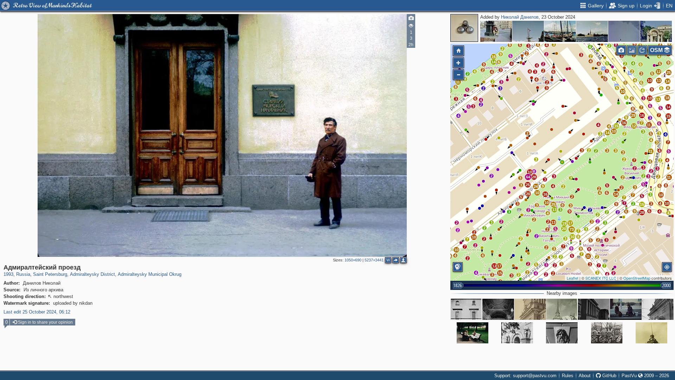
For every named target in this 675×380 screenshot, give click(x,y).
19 (564, 223)
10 (456, 250)
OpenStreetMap (636, 278)
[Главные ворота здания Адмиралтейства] (517, 332)
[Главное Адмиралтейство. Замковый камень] (562, 332)
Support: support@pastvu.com (525, 375)
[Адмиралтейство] (466, 309)
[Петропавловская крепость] (592, 31)
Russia (23, 274)
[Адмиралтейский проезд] (562, 162)
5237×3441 (374, 260)
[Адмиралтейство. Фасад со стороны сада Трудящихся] (594, 309)
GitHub (608, 375)
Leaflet (572, 278)
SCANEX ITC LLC (600, 278)
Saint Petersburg (50, 274)
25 (528, 185)
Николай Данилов (520, 17)
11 (588, 256)
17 (499, 266)
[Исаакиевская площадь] (496, 31)
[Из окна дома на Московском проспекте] (624, 31)
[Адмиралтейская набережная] (528, 31)
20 (564, 229)
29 (633, 115)
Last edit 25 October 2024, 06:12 (37, 312)
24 (536, 186)
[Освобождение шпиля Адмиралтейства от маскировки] (562, 309)
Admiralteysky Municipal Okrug (149, 274)
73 (572, 229)
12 (494, 266)
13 (553, 222)
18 (667, 98)
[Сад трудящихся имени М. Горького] (607, 332)
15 (500, 273)
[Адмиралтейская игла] (651, 332)
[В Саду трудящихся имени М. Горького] (626, 309)
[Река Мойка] (656, 31)
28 (642, 212)
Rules (567, 375)
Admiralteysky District (92, 274)
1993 (8, 274)
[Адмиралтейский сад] (472, 332)
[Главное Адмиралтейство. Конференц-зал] (498, 309)
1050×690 (353, 260)
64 (528, 177)
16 (624, 123)
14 (607, 133)
